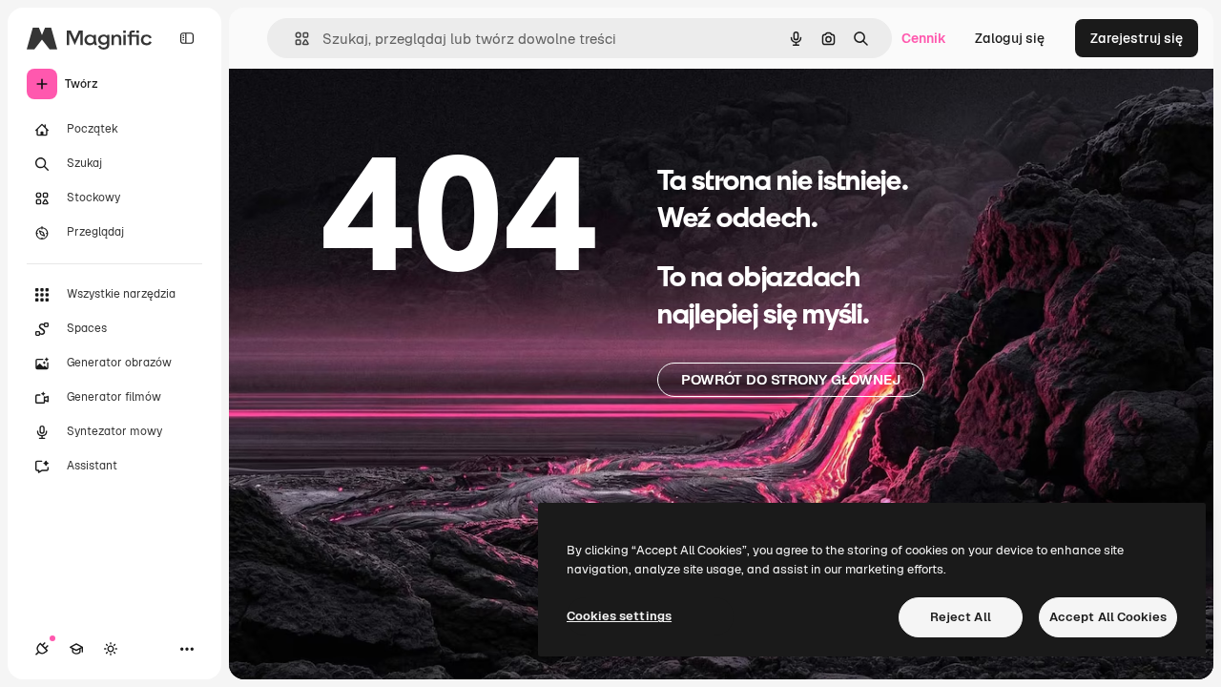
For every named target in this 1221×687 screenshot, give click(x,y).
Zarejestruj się (1136, 38)
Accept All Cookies (1108, 617)
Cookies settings (619, 616)
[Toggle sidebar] (187, 38)
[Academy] (76, 649)
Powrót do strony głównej (790, 379)
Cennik (923, 38)
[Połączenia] (42, 649)
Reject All (960, 617)
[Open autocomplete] (294, 38)
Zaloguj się (1010, 38)
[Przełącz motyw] (110, 649)
